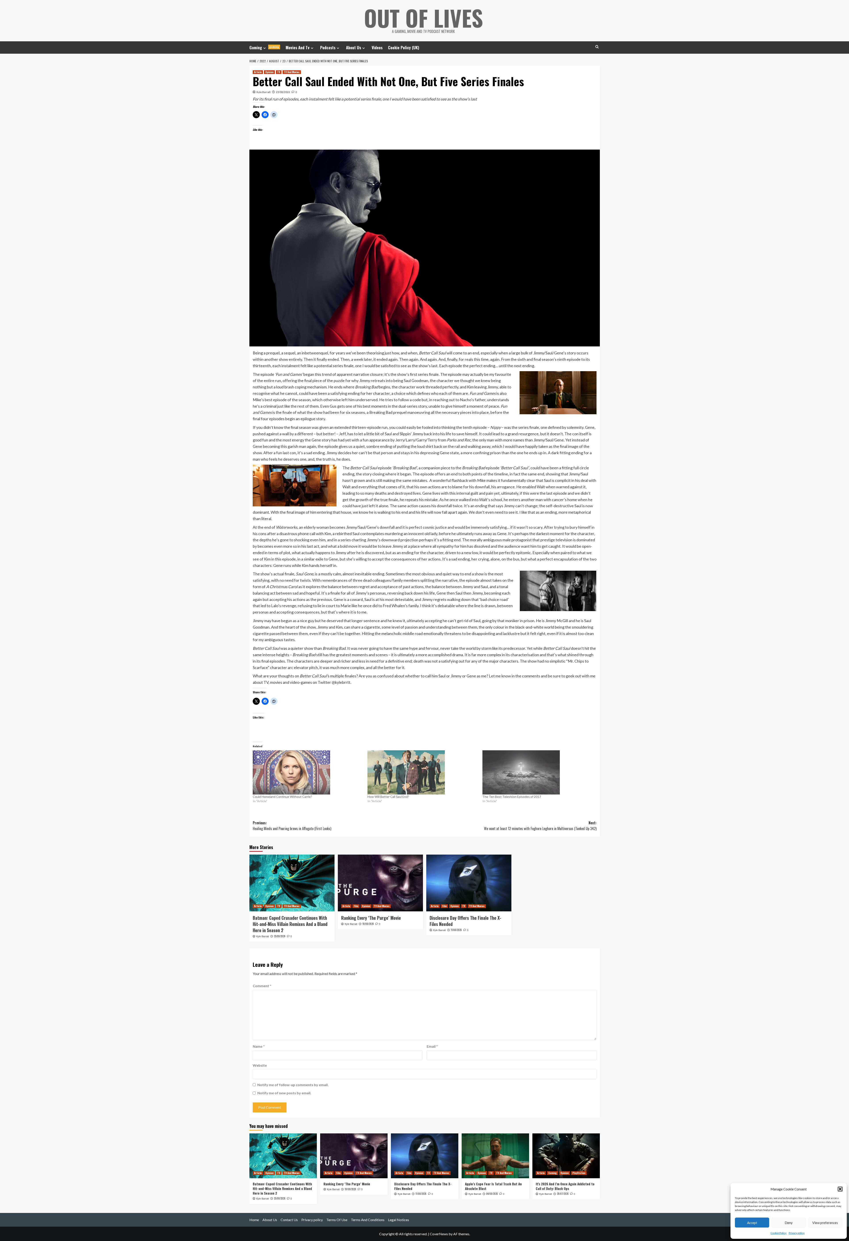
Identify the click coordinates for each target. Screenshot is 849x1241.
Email (432, 1046)
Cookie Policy (778, 1233)
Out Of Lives (423, 17)
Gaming (264, 47)
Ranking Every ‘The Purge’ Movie (371, 917)
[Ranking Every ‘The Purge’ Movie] (380, 883)
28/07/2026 (563, 1193)
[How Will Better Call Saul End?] (422, 772)
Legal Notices (398, 1220)
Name (259, 1046)
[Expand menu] (264, 48)
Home (254, 1220)
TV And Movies (292, 72)
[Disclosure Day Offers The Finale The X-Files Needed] (468, 883)
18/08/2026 (368, 924)
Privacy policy (797, 1233)
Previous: (292, 825)
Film (356, 906)
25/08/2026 (279, 936)
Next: (540, 825)
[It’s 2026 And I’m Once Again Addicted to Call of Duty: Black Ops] (566, 1155)
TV (278, 72)
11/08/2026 (456, 930)
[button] (840, 1189)
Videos (377, 47)
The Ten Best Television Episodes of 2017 (511, 796)
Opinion (269, 72)
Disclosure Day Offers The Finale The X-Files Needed (465, 920)
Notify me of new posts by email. (284, 1093)
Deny (789, 1223)
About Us (353, 47)
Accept (752, 1223)
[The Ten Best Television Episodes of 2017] (537, 772)
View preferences (825, 1223)
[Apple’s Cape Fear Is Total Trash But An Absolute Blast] (495, 1155)
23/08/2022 (283, 92)
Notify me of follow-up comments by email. (293, 1085)
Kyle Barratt (263, 92)
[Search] (597, 47)
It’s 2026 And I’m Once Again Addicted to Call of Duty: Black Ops (565, 1186)
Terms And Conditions (367, 1220)
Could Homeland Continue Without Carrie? (282, 796)
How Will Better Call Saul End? (388, 796)
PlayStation (578, 1173)
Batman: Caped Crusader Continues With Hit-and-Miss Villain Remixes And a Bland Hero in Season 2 (290, 923)
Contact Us (289, 1220)
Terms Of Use (336, 1220)
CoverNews (439, 1234)
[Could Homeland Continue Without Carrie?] (308, 772)
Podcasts (327, 47)
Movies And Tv (298, 47)
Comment (262, 986)
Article (258, 72)
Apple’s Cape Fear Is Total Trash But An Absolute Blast (493, 1186)
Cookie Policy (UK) (403, 47)
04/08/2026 (492, 1193)
